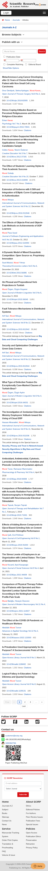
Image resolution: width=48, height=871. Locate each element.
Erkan (7, 120)
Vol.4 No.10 (23, 176)
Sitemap (5, 817)
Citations (27, 130)
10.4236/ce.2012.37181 (17, 157)
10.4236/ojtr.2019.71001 (17, 515)
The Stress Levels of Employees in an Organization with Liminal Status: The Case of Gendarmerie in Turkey (23, 557)
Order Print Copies (10, 840)
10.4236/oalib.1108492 (16, 664)
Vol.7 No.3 (16, 124)
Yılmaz (19, 263)
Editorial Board (35, 64)
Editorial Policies (33, 809)
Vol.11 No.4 (40, 604)
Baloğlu (8, 601)
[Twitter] (3, 721)
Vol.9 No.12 (26, 206)
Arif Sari (5, 316)
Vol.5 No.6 (32, 266)
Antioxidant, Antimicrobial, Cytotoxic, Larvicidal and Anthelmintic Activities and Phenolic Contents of (23, 461)
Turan (7, 469)
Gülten (7, 150)
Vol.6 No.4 (37, 396)
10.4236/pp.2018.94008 (17, 479)
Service (6, 828)
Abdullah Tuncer (11, 627)
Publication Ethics (33, 836)
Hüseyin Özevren (22, 601)
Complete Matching (15, 64)
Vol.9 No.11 (25, 429)
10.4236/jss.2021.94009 (17, 575)
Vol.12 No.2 (33, 631)
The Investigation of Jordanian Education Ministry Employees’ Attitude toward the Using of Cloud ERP (23, 415)
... (36, 702)
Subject (5, 809)
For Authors (31, 813)
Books (4, 813)
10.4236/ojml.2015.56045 (17, 299)
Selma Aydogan (22, 90)
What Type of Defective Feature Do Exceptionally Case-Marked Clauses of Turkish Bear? (21, 385)
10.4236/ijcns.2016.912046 (18, 213)
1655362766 (10, 743)
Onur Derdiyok (8, 90)
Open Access (31, 833)
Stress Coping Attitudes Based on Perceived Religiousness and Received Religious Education (22, 113)
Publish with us (11, 42)
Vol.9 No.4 (30, 472)
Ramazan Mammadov (23, 469)
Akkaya (8, 200)
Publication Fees (33, 821)
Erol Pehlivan (17, 535)
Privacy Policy (32, 848)
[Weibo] (37, 721)
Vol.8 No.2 (35, 94)
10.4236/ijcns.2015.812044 (18, 366)
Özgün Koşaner (20, 289)
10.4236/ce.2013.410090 (17, 180)
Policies (30, 828)
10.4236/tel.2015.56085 (17, 273)
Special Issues (32, 824)
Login (6, 12)
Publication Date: (13, 57)
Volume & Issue (8, 855)
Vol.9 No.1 (35, 538)
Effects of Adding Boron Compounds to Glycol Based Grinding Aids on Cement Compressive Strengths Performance (22, 527)
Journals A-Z (7, 806)
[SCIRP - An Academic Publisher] (18, 4)
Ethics (28, 806)
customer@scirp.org (13, 736)
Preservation (31, 840)
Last (24, 706)
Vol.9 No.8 (31, 684)
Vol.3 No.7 (23, 153)
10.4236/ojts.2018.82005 (17, 100)
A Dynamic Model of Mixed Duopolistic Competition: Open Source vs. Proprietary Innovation (23, 255)
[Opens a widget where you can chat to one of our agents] (38, 866)
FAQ (4, 851)
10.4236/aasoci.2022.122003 (19, 637)
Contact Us (6, 821)
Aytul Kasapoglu (21, 565)
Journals (16, 20)
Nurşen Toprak (20, 505)
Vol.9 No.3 (31, 657)
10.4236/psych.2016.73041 (18, 127)
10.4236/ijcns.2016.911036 (18, 436)
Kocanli (8, 565)
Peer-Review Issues (34, 817)
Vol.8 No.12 (26, 323)
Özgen (7, 289)
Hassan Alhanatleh (10, 422)
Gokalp (8, 173)
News (4, 824)
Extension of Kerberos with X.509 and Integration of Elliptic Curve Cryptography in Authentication (23, 192)
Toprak (7, 505)
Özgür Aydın (19, 392)
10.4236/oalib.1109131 (16, 691)
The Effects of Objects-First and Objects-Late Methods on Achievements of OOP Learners (22, 225)
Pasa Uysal (9, 233)
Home (7, 20)
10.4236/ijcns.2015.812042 (18, 329)
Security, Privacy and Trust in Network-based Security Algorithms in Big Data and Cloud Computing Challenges (22, 449)
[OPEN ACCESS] (40, 4)
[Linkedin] (26, 721)
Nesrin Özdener (21, 150)
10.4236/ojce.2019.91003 (17, 545)
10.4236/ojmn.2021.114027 (18, 611)
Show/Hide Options (11, 68)
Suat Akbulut (7, 263)
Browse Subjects (12, 34)
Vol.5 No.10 (7, 240)
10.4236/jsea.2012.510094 (18, 243)
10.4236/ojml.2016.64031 (17, 402)
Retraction (30, 844)
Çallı (6, 535)
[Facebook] (15, 721)
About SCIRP (33, 801)
